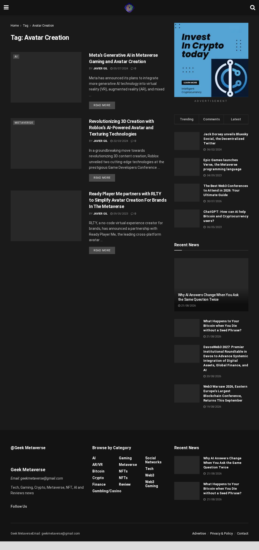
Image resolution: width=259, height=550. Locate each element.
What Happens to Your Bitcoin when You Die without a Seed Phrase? (222, 325)
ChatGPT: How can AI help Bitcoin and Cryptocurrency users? (225, 216)
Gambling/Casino (106, 491)
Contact (242, 533)
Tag (25, 25)
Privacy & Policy (221, 533)
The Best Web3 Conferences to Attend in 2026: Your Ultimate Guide (225, 190)
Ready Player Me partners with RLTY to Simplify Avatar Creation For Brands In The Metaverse (127, 200)
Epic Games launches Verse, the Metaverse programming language (222, 164)
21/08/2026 (188, 305)
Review (125, 484)
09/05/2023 (120, 213)
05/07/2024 (120, 68)
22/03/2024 (120, 141)
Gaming (125, 458)
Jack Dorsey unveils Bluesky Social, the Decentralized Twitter (225, 138)
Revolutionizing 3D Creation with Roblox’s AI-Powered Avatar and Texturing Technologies (121, 128)
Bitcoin (98, 471)
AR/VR (97, 465)
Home (15, 25)
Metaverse (24, 122)
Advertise (199, 533)
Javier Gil (100, 68)
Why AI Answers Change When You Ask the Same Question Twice (222, 462)
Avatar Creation (43, 25)
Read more (102, 105)
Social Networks (153, 460)
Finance (98, 484)
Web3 (149, 475)
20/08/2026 (213, 376)
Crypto (98, 478)
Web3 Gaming (151, 484)
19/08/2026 (213, 406)
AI (16, 56)
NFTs (123, 471)
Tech (149, 469)
